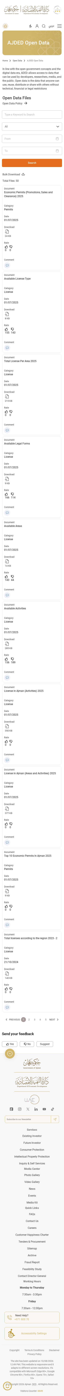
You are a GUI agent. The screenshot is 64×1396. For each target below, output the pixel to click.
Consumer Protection (32, 1149)
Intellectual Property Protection (32, 1156)
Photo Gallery (32, 1175)
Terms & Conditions (34, 1350)
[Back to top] (10, 1054)
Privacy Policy (34, 1354)
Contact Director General (32, 1276)
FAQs (32, 1214)
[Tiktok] (52, 1109)
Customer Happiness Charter (32, 1234)
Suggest (45, 1044)
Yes (12, 1044)
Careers (32, 1227)
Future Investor (32, 1142)
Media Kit (32, 1202)
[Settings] (30, 26)
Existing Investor (32, 1136)
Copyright (15, 1350)
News (32, 1188)
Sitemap (32, 1248)
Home (5, 61)
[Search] (43, 26)
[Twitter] (28, 1109)
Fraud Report (32, 1262)
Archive (32, 1255)
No (29, 1044)
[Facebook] (11, 1109)
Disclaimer (54, 1350)
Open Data (17, 61)
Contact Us (32, 1221)
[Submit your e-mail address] (55, 1119)
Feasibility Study (32, 1269)
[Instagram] (19, 1109)
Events (32, 1195)
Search (32, 162)
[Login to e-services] (37, 26)
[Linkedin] (36, 1109)
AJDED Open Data (35, 61)
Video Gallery (32, 1182)
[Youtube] (44, 1109)
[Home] (5, 26)
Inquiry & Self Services (32, 1163)
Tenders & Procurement (32, 1241)
